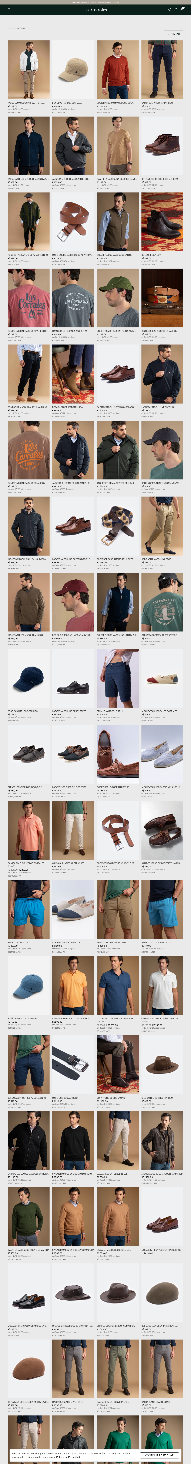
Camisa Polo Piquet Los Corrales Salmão (26, 863)
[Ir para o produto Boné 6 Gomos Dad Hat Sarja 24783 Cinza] (162, 450)
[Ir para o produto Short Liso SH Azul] (29, 909)
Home (11, 28)
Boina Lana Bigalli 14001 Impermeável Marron (27, 1402)
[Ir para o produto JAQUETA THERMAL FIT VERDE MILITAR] (118, 450)
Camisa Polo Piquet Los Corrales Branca (159, 1018)
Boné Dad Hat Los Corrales (67, 103)
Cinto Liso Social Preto (65, 1098)
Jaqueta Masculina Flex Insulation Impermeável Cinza (27, 559)
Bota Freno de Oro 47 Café (111, 1098)
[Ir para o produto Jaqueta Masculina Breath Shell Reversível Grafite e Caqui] (73, 146)
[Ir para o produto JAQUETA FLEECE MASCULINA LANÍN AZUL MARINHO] (29, 146)
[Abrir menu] (16, 9)
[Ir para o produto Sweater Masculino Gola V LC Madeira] (73, 1216)
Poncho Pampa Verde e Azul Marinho (28, 255)
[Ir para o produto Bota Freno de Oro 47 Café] (118, 1064)
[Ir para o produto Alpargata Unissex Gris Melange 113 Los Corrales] (162, 754)
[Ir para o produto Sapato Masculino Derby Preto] (73, 678)
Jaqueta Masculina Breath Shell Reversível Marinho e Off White (26, 103)
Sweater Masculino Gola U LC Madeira (113, 1250)
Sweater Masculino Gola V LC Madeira (73, 1250)
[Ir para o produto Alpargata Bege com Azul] (73, 909)
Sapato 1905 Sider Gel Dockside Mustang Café (25, 787)
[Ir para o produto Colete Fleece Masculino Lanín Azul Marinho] (118, 602)
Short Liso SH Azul (18, 942)
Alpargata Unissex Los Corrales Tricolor (159, 711)
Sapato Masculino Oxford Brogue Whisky (71, 559)
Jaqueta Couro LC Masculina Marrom (162, 1174)
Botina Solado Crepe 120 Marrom (159, 179)
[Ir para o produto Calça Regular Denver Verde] (118, 1369)
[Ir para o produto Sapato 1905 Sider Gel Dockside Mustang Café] (29, 754)
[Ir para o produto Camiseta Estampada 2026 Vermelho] (29, 298)
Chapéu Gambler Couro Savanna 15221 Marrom (73, 1326)
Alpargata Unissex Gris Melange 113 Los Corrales (161, 787)
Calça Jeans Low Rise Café (155, 1402)
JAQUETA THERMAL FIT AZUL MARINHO (71, 483)
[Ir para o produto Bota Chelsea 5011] (162, 221)
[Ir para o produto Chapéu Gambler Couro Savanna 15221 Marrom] (73, 1292)
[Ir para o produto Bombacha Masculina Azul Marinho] (29, 374)
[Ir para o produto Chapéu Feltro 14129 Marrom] (162, 1064)
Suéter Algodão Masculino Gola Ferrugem (115, 103)
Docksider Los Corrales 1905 (113, 787)
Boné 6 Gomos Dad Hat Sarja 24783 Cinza (160, 483)
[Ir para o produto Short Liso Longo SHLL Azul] (162, 909)
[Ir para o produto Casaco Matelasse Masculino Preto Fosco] (29, 1140)
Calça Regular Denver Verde (113, 1402)
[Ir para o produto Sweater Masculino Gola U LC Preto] (73, 1140)
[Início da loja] (95, 9)
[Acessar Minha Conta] (175, 10)
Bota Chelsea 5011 (151, 255)
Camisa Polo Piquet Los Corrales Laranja (70, 1018)
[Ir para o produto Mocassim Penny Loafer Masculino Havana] (162, 1216)
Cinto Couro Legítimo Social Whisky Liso (71, 255)
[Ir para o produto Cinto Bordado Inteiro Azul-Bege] (118, 526)
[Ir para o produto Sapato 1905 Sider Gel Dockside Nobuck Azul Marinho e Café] (73, 754)
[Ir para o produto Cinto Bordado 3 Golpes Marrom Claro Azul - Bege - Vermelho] (162, 298)
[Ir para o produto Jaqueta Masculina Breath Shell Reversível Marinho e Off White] (29, 69)
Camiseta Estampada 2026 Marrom (27, 483)
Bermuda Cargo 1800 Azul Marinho (27, 1098)
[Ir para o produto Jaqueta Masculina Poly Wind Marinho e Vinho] (162, 374)
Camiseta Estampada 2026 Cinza (69, 331)
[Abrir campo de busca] (169, 9)
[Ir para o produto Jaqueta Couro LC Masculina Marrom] (162, 1140)
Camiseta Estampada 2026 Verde (159, 635)
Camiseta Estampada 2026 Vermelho (27, 331)
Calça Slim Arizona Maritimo (157, 103)
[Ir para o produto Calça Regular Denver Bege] (118, 1140)
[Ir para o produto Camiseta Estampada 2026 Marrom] (29, 450)
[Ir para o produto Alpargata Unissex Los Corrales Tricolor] (162, 678)
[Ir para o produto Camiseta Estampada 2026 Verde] (162, 602)
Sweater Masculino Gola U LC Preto (72, 1174)
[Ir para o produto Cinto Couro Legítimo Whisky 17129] (118, 830)
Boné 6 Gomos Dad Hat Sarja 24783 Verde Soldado (115, 331)
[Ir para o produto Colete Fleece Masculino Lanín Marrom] (118, 221)
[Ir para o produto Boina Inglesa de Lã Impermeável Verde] (162, 1292)
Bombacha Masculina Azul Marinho (27, 407)
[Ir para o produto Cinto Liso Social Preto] (73, 1064)
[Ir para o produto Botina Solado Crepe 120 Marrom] (162, 146)
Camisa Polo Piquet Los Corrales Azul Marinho (115, 1018)
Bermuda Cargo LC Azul (110, 711)
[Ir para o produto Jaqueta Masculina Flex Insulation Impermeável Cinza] (29, 526)
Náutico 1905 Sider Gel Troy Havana (160, 863)
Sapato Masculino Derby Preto (69, 711)
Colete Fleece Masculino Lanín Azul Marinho (116, 635)
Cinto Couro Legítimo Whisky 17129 (115, 863)
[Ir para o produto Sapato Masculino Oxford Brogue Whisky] (73, 526)
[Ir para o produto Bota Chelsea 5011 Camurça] (73, 374)
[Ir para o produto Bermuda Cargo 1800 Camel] (118, 909)
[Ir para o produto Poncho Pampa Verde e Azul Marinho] (29, 221)
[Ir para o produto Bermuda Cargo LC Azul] (118, 678)
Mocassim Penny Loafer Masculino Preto (27, 1326)
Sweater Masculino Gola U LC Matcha (28, 1250)
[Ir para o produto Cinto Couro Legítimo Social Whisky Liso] (73, 221)
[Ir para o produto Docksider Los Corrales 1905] (118, 754)
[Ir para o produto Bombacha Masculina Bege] (162, 526)
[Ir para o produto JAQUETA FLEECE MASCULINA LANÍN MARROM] (29, 602)
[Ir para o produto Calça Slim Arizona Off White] (73, 830)
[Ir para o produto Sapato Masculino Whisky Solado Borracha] (118, 374)
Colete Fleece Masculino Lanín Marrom (114, 255)
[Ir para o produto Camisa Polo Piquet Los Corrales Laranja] (73, 985)
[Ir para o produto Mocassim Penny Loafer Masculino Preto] (29, 1292)
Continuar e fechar (159, 1455)
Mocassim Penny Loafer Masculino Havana (160, 1250)
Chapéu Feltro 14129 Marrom (157, 1098)
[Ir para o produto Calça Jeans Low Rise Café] (162, 1369)
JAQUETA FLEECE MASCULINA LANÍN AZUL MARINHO (28, 179)
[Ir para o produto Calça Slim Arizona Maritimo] (162, 69)
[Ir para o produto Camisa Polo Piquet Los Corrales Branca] (162, 985)
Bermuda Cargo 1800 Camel (112, 942)
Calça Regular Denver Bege (112, 1174)
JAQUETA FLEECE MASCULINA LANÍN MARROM (25, 635)
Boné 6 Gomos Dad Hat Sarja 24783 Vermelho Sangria (71, 635)
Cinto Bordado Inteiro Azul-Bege (115, 559)
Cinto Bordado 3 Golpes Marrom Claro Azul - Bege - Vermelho (159, 331)
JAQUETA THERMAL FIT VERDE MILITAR (115, 483)
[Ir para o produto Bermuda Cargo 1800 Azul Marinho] (29, 1064)
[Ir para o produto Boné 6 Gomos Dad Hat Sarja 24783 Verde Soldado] (118, 298)
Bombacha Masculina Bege (156, 559)
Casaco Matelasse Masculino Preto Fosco (28, 1174)
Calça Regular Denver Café (67, 1402)
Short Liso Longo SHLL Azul (156, 942)
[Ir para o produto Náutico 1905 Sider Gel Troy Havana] (162, 830)
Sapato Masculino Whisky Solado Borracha (115, 407)
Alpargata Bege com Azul (66, 942)
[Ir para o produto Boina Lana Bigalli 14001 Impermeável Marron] (29, 1369)
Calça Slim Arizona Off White (68, 863)
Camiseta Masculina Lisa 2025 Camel (117, 179)
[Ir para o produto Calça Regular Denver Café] (73, 1369)
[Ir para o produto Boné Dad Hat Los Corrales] (73, 69)
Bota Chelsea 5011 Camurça (67, 407)
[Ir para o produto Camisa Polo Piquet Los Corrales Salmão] (29, 830)
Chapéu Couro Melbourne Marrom (116, 1326)
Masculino (21, 28)
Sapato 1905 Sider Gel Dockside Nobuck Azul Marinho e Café (69, 787)
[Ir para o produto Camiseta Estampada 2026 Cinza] (73, 298)
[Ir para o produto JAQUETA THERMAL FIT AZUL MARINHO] (73, 450)
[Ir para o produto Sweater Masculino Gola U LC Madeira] (118, 1216)
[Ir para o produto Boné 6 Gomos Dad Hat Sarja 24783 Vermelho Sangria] (73, 602)
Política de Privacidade (68, 1457)
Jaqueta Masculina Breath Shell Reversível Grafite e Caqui (70, 179)
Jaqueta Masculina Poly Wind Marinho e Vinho (157, 407)
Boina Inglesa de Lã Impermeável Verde (159, 1326)
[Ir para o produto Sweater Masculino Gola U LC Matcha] (29, 1216)
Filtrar (176, 33)
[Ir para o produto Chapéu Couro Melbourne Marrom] (118, 1292)
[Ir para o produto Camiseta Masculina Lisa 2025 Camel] (118, 146)
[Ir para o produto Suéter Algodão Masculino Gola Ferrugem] (118, 69)
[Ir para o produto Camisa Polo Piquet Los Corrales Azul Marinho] (118, 985)
